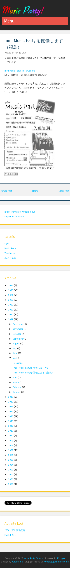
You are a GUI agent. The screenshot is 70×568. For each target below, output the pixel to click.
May (15, 358)
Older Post (64, 191)
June (15, 353)
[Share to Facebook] (16, 174)
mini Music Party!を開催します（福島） (34, 372)
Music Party (10, 248)
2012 (11, 426)
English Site (10, 535)
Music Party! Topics (33, 558)
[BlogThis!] (9, 174)
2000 (11, 484)
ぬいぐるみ (10, 258)
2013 (11, 421)
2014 (11, 416)
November (18, 329)
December (18, 324)
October (17, 334)
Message (18, 363)
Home (35, 191)
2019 (11, 319)
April (15, 377)
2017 (11, 401)
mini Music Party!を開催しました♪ (31, 367)
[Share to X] (13, 174)
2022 (11, 304)
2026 (11, 285)
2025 (11, 290)
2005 (11, 460)
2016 (11, 406)
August (16, 343)
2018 (11, 397)
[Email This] (6, 174)
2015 (11, 411)
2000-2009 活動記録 (14, 530)
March (16, 382)
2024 (11, 295)
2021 (11, 309)
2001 (11, 479)
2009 (11, 440)
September (18, 338)
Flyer (6, 243)
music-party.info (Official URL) (19, 211)
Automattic (17, 561)
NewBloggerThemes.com (56, 561)
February (17, 387)
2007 (11, 450)
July (15, 348)
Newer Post (6, 191)
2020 (11, 314)
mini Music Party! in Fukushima (19, 70)
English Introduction (14, 216)
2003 (11, 469)
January (17, 392)
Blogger (61, 558)
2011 (11, 430)
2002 (11, 474)
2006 (11, 455)
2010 (11, 435)
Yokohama (9, 253)
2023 (11, 300)
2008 (11, 445)
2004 (11, 464)
